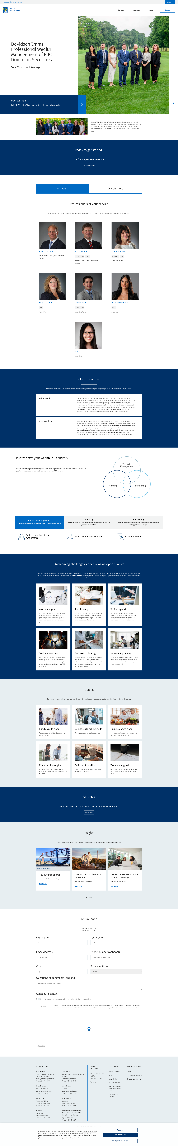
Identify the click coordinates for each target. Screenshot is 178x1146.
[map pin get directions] (89, 1029)
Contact (167, 10)
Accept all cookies (120, 1135)
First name (42, 937)
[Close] (174, 1128)
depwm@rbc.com (67, 1118)
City (38, 966)
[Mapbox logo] (41, 1046)
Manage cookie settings (120, 1141)
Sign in (129, 1072)
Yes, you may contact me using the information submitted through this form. (68, 999)
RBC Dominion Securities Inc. (12, 2)
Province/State (99, 966)
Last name (96, 937)
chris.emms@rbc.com (69, 1079)
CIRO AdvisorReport (115, 1083)
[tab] (39, 522)
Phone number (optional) (105, 952)
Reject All (120, 1130)
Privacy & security (114, 1072)
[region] (89, 1031)
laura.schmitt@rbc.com (69, 1091)
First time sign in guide (134, 1075)
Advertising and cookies (114, 1096)
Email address (44, 952)
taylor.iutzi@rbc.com (43, 1103)
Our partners (115, 188)
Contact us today (89, 165)
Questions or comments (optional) (56, 978)
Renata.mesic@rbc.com (69, 1103)
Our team (121, 10)
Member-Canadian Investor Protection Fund (115, 1089)
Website (93, 1082)
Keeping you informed (134, 1079)
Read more (89, 812)
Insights (150, 10)
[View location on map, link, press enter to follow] (89, 1031)
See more (89, 897)
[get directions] (89, 1029)
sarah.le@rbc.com (42, 1116)
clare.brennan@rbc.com (44, 1091)
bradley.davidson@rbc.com (45, 1079)
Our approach (135, 10)
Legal (110, 1075)
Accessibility (113, 1079)
